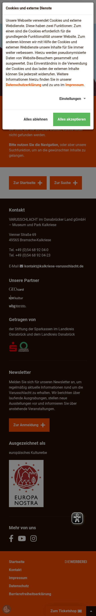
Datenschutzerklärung (23, 85)
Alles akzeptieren (72, 119)
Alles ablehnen (36, 119)
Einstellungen (70, 99)
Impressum (74, 85)
